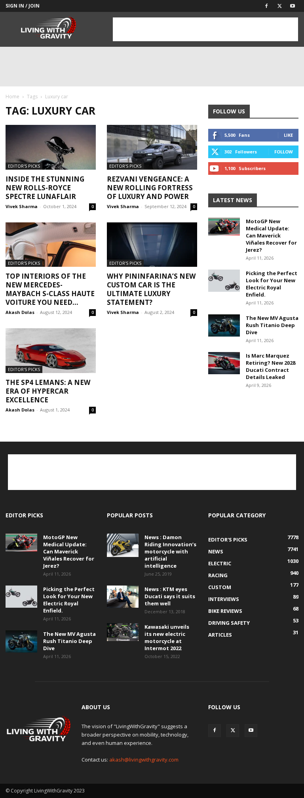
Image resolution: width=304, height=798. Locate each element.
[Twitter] (279, 6)
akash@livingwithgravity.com (144, 759)
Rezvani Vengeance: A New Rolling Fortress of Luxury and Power (150, 187)
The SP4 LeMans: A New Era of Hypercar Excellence (48, 391)
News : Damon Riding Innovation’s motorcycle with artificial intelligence (170, 551)
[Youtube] (292, 6)
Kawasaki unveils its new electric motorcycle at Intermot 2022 (166, 637)
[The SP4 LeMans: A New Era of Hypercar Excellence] (51, 350)
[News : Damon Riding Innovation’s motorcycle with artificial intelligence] (123, 545)
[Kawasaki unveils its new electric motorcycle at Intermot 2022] (123, 632)
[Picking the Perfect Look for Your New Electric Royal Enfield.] (224, 281)
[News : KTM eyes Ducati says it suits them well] (123, 597)
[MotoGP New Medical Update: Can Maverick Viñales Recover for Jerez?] (224, 226)
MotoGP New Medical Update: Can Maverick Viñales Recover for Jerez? (271, 235)
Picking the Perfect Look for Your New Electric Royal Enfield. (271, 284)
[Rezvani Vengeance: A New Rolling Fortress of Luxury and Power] (152, 147)
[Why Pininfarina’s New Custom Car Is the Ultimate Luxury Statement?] (152, 244)
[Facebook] (266, 6)
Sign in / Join (23, 5)
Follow (283, 152)
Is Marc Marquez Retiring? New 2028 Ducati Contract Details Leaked (270, 366)
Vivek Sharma (22, 206)
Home (12, 96)
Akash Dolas (20, 312)
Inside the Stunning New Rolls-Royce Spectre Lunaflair (45, 187)
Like (288, 135)
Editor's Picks (24, 166)
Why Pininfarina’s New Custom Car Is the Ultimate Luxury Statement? (151, 289)
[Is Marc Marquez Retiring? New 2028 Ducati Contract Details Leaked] (224, 363)
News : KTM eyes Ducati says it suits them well (169, 596)
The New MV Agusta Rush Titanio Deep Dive (272, 325)
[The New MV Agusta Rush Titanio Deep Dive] (224, 325)
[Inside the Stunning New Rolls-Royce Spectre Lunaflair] (51, 147)
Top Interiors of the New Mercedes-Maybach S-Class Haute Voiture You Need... (50, 289)
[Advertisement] (205, 29)
